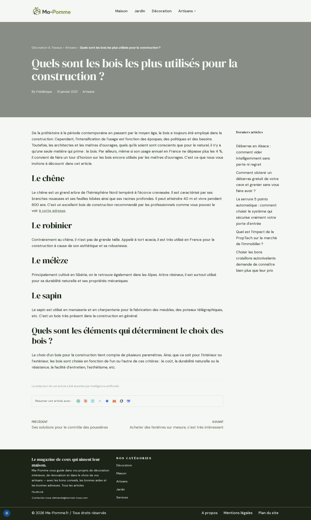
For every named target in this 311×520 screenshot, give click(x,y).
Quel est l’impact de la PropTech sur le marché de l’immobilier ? (256, 237)
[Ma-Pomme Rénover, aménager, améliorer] (51, 11)
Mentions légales (238, 512)
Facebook (37, 492)
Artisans (71, 47)
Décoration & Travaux (47, 47)
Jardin (139, 11)
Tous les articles (73, 485)
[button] (195, 11)
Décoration (162, 11)
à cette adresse (52, 210)
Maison (121, 11)
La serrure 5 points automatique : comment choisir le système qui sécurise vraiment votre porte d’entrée (256, 211)
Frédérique (44, 92)
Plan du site (268, 512)
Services (122, 497)
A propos (210, 512)
